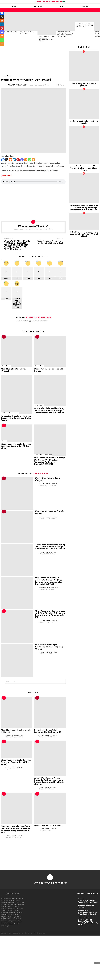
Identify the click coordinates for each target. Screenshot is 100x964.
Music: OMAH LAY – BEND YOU (48, 826)
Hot (61, 6)
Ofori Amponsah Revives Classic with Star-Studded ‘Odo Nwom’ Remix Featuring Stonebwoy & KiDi (50, 614)
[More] (33, 159)
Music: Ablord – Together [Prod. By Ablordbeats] (87, 913)
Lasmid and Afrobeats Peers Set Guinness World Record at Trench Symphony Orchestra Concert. (87, 904)
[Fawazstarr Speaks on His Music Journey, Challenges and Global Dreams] (47, 23)
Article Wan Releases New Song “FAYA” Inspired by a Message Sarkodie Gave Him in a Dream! (49, 411)
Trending (85, 6)
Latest (14, 6)
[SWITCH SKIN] (94, 10)
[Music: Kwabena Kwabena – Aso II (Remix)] (16, 712)
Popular (38, 6)
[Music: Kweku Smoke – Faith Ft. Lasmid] (28, 21)
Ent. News (5, 413)
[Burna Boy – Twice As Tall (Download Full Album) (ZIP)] (50, 712)
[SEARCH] (98, 10)
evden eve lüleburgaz (84, 910)
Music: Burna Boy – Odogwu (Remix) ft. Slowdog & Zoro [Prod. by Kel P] (88, 922)
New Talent (48, 454)
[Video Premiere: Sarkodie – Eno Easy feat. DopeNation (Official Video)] (84, 17)
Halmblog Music (82, 917)
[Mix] (25, 159)
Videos (4, 441)
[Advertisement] (33, 60)
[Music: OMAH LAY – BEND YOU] (50, 808)
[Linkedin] (14, 159)
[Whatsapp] (29, 159)
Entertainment (13, 413)
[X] (6, 159)
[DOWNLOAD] (6, 176)
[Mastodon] (22, 159)
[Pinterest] (18, 159)
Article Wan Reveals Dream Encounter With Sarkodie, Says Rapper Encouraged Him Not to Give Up (49, 781)
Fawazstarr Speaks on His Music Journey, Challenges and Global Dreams (16, 418)
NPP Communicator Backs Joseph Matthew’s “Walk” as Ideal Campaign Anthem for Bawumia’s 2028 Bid (49, 461)
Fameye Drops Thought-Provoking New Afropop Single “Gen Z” (50, 647)
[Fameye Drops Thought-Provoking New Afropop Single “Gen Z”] (17, 660)
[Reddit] (10, 159)
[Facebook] (3, 159)
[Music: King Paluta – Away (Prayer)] (9, 21)
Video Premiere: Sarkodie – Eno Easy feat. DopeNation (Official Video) (84, 25)
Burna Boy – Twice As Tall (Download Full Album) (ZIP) (47, 731)
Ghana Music (6, 365)
